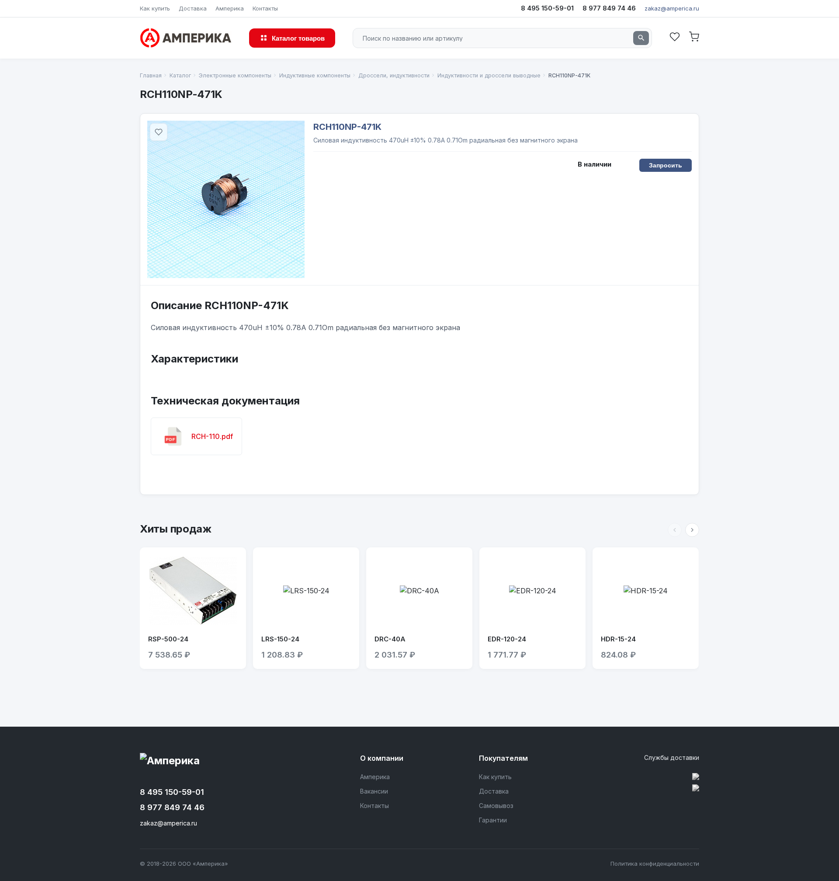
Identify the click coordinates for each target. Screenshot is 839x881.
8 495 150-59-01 (547, 8)
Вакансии (374, 791)
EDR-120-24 (507, 639)
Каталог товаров (298, 38)
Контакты (265, 8)
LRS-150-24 (280, 639)
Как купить (155, 8)
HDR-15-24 (618, 639)
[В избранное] (158, 132)
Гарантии (493, 820)
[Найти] (641, 38)
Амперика (229, 8)
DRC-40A (390, 639)
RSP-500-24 (168, 639)
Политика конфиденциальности (654, 863)
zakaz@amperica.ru (672, 8)
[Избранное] (674, 37)
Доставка (193, 8)
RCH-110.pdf (212, 436)
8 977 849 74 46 (609, 8)
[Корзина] (694, 37)
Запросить (666, 165)
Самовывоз (496, 805)
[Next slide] (692, 530)
